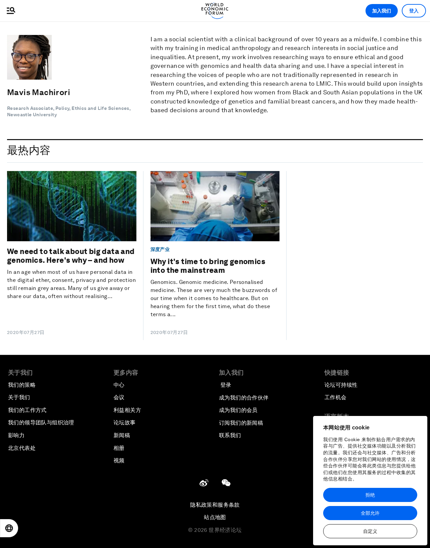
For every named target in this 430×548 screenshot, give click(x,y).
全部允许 (370, 513)
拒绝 (370, 495)
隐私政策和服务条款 (215, 505)
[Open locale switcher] (9, 528)
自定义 (370, 531)
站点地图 (215, 517)
